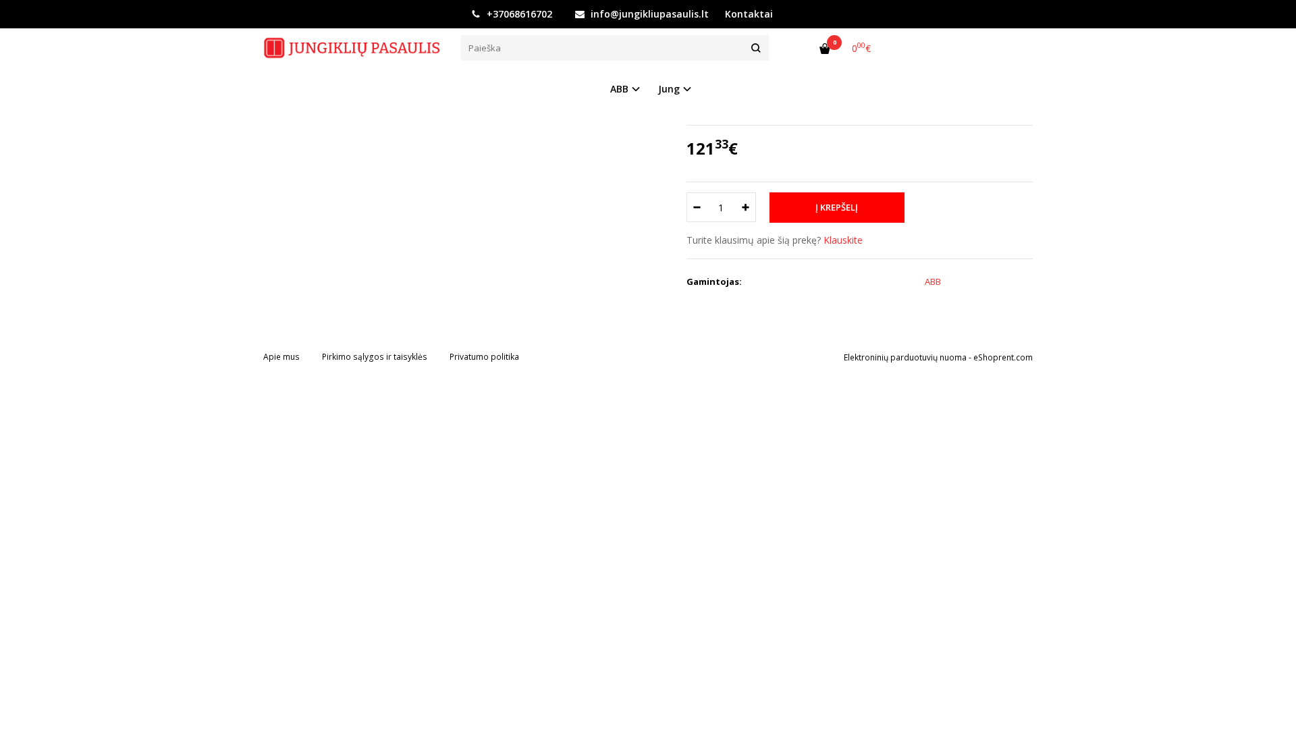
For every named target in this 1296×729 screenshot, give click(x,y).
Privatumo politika (484, 356)
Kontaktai (749, 13)
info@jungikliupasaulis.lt (648, 13)
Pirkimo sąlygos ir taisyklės (374, 356)
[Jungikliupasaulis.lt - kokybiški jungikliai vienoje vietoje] (352, 47)
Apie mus (281, 356)
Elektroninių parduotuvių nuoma (905, 357)
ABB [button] (619, 88)
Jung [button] (669, 88)
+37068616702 (518, 13)
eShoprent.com (1003, 357)
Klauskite (843, 240)
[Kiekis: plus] (746, 207)
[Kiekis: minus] (696, 207)
